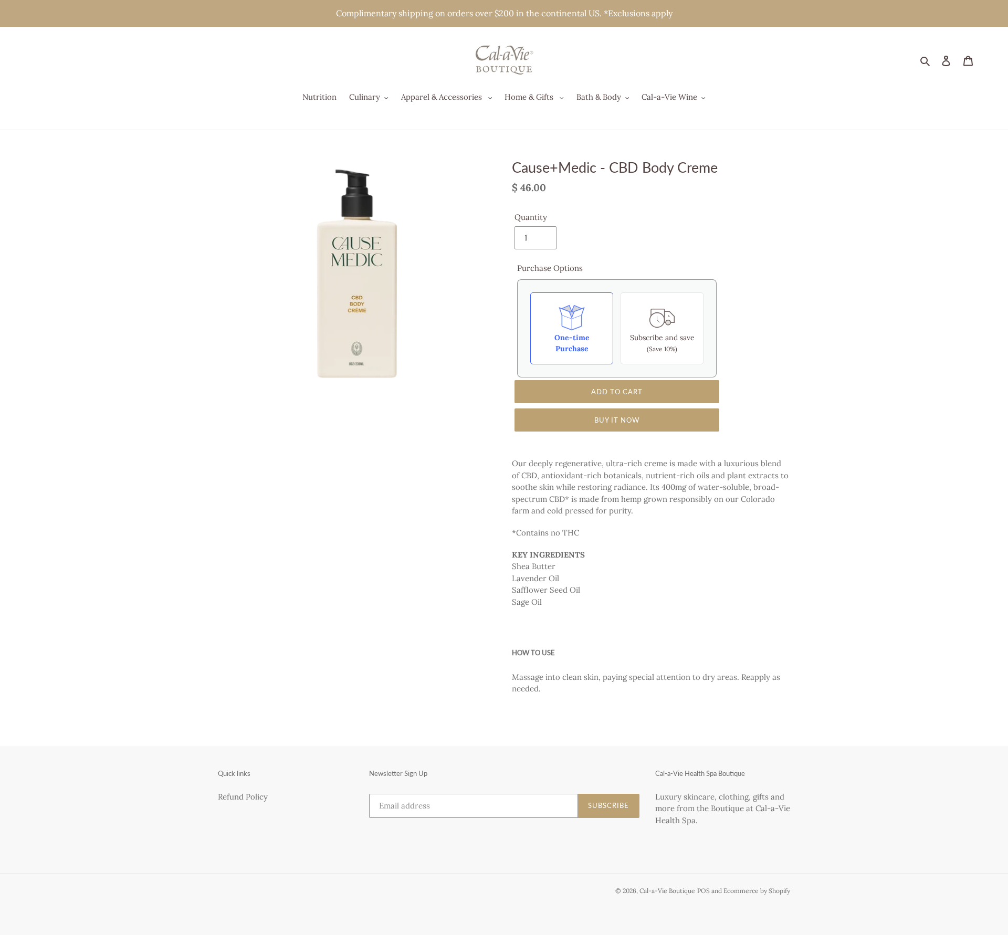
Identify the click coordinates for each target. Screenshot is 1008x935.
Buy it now (616, 420)
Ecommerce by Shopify (756, 891)
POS (703, 891)
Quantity (530, 217)
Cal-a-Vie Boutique (667, 891)
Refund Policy (243, 797)
